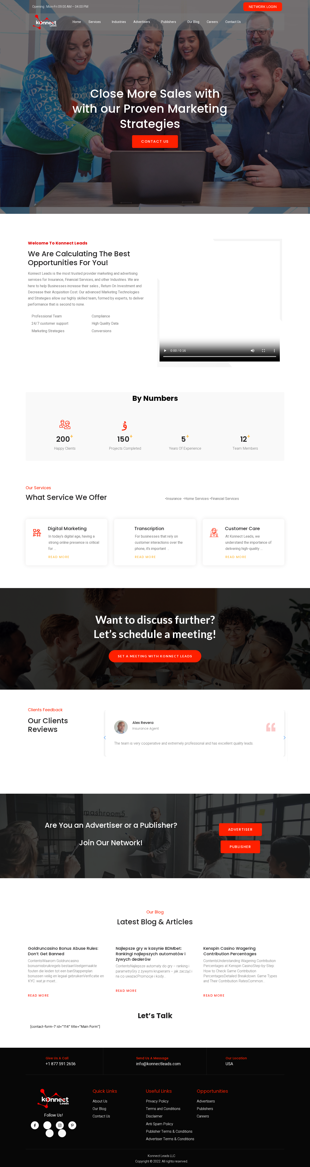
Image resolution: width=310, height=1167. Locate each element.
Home (77, 22)
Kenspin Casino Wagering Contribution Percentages (229, 951)
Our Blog (193, 22)
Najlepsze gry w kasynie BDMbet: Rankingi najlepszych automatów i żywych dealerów (150, 953)
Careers (212, 22)
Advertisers (141, 22)
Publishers (168, 22)
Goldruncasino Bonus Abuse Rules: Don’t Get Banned (63, 951)
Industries (119, 22)
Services (95, 22)
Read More (38, 995)
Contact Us (233, 22)
